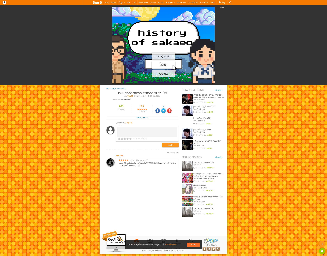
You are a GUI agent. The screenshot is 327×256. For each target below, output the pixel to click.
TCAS (134, 2)
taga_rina (119, 155)
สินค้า (213, 2)
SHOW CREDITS (142, 117)
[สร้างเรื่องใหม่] (322, 244)
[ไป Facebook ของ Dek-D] (204, 249)
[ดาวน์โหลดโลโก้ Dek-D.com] (114, 241)
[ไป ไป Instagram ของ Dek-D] (218, 249)
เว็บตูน (121, 2)
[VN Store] (322, 251)
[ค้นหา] (230, 2)
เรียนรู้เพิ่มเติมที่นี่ (170, 244)
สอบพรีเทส (181, 2)
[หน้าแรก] (97, 2)
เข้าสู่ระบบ (222, 5)
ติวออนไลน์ (204, 2)
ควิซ (128, 2)
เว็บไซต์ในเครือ (211, 245)
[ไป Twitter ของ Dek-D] (209, 249)
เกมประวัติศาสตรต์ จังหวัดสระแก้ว (139, 93)
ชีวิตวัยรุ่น (170, 2)
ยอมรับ (193, 244)
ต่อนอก (153, 2)
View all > (219, 90)
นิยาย (113, 2)
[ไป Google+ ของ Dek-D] (213, 249)
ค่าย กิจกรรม (143, 2)
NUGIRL (161, 2)
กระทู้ (107, 2)
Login (170, 144)
